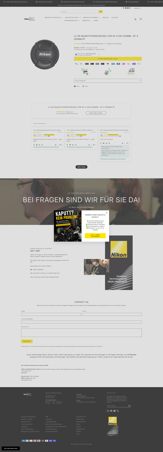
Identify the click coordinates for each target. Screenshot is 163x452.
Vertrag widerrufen (10, 448)
